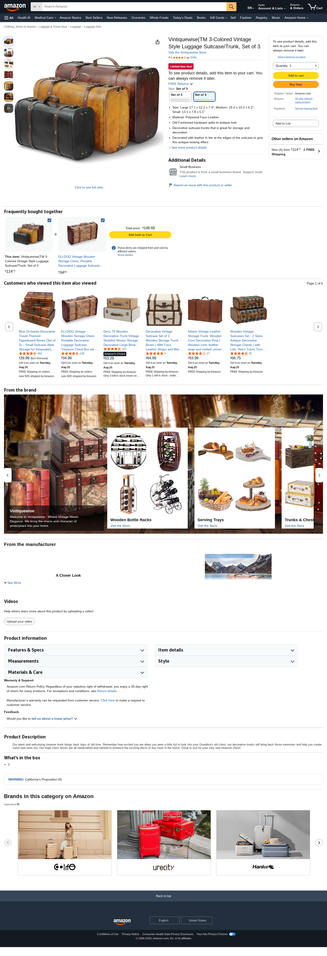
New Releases (117, 17)
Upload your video (19, 621)
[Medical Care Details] (55, 17)
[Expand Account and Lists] (285, 8)
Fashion (245, 17)
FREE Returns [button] (179, 84)
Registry (261, 17)
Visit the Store (120, 525)
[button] (8, 17)
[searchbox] (134, 6)
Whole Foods (159, 17)
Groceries (138, 17)
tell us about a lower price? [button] (53, 718)
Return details (107, 691)
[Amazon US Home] (122, 922)
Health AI (24, 17)
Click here (108, 700)
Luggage (75, 26)
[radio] (8, 41)
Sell (233, 17)
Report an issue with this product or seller (203, 185)
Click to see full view (89, 187)
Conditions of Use (108, 934)
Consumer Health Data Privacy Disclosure (167, 934)
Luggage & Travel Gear (53, 26)
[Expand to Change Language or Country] (253, 8)
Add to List (283, 123)
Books (201, 17)
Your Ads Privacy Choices (212, 934)
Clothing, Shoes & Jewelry (20, 26)
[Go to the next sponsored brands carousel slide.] (319, 842)
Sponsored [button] (10, 804)
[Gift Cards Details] (226, 17)
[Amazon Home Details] (307, 17)
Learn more (188, 176)
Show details (125, 255)
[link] (82, 234)
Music (276, 17)
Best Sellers (94, 17)
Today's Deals (182, 17)
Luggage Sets (92, 26)
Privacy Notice (130, 934)
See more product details (189, 147)
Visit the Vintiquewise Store (187, 52)
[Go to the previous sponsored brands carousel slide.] (8, 842)
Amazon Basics (70, 17)
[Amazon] (15, 6)
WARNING (15, 779)
